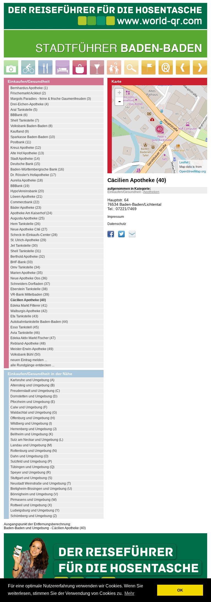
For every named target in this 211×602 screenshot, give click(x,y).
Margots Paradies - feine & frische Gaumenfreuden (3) (50, 99)
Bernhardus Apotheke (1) (29, 88)
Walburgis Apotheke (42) (28, 311)
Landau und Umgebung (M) (31, 445)
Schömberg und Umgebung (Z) (33, 516)
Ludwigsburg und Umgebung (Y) (34, 510)
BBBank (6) (18, 115)
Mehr (129, 593)
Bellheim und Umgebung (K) (31, 434)
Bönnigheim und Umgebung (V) (34, 494)
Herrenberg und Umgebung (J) (33, 429)
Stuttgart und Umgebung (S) (31, 478)
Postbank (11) (20, 142)
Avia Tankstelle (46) (25, 333)
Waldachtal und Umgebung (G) (33, 412)
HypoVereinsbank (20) (27, 191)
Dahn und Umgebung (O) (29, 456)
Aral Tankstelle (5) (23, 110)
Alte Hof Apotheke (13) (27, 153)
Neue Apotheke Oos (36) (28, 278)
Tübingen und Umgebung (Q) (32, 467)
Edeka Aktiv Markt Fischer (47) (32, 338)
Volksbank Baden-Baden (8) (31, 126)
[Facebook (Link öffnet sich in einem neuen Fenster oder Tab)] (111, 236)
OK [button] (180, 590)
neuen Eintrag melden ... (28, 360)
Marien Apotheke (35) (26, 273)
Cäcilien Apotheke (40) (28, 300)
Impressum (115, 217)
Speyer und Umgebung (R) (30, 472)
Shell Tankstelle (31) (25, 251)
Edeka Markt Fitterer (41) (28, 305)
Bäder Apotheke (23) (25, 208)
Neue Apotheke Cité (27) (28, 229)
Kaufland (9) (19, 131)
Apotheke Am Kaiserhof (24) (31, 213)
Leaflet (183, 162)
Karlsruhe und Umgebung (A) (32, 380)
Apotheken (151, 192)
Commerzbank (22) (24, 202)
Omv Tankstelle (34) (25, 267)
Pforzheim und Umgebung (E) (32, 402)
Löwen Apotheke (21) (26, 197)
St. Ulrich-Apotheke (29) (28, 240)
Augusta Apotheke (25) (27, 218)
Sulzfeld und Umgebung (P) (31, 461)
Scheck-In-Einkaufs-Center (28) (33, 235)
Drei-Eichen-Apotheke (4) (29, 104)
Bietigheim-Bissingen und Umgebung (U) (41, 489)
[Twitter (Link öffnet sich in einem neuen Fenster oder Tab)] (122, 236)
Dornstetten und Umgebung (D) (33, 396)
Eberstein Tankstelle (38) (29, 289)
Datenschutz (116, 224)
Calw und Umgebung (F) (28, 407)
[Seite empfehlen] (132, 236)
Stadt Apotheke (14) (25, 159)
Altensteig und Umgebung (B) (32, 385)
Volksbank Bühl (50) (25, 354)
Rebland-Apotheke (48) (28, 343)
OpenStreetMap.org (192, 171)
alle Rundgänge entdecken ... (32, 365)
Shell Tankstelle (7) (24, 120)
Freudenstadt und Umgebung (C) (35, 391)
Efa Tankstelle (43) (24, 316)
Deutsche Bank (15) (25, 164)
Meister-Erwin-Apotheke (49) (31, 349)
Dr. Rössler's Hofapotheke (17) (33, 175)
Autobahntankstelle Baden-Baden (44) (39, 322)
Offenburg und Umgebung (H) (32, 418)
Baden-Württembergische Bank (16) (37, 169)
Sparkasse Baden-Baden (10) (32, 137)
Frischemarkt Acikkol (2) (28, 93)
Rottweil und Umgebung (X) (31, 505)
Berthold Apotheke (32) (27, 257)
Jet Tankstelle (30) (24, 246)
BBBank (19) (19, 186)
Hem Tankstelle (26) (25, 224)
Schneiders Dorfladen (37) (30, 284)
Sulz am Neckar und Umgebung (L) (36, 440)
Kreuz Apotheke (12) (25, 148)
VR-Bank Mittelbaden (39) (29, 294)
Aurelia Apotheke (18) (26, 180)
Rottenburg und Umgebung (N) (33, 451)
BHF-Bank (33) (21, 262)
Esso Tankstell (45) (24, 327)
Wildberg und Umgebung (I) (31, 423)
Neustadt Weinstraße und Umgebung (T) (40, 483)
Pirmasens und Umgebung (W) (33, 500)
